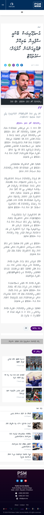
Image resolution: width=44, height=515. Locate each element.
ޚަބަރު (39, 27)
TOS (27, 505)
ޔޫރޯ (26, 328)
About (16, 505)
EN (3, 5)
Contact (22, 505)
